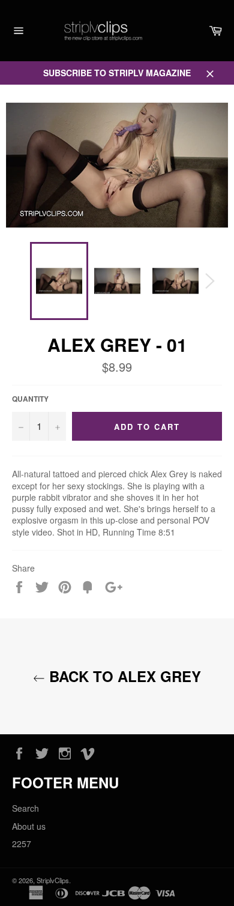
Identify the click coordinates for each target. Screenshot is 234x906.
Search (25, 808)
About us (29, 826)
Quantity (30, 399)
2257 (21, 844)
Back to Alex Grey (123, 676)
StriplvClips (53, 880)
